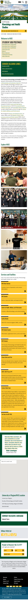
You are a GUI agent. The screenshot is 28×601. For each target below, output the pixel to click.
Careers (4, 579)
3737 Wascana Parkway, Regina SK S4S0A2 (12, 503)
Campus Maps (5, 583)
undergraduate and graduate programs (11, 83)
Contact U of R (6, 581)
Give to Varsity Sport (7, 68)
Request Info (7, 554)
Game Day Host (6, 49)
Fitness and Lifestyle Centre (15, 113)
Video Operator (6, 56)
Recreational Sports (6, 106)
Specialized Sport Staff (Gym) (9, 46)
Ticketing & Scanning (7, 54)
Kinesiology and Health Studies (14, 34)
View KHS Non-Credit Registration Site (10, 31)
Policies (15, 577)
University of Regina (7, 498)
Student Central (17, 581)
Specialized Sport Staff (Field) (9, 44)
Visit (16, 550)
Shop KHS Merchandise (8, 73)
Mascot (4, 51)
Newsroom (5, 577)
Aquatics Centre (16, 115)
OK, (6, 597)
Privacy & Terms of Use (18, 579)
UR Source (16, 583)
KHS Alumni (5, 71)
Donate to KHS (5, 66)
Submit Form (5, 519)
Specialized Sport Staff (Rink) (9, 48)
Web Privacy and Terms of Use (15, 594)
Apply (5, 550)
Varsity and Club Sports (16, 104)
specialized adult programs (19, 107)
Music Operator (6, 53)
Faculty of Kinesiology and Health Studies (12, 501)
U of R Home (3, 34)
